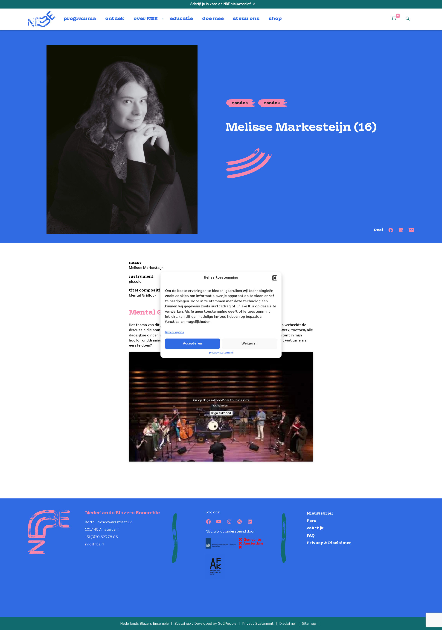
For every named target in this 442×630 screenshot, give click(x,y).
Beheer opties (174, 332)
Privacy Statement (257, 623)
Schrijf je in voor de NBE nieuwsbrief (221, 4)
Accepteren (192, 343)
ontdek (114, 19)
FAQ (311, 535)
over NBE (146, 19)
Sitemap (309, 623)
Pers (311, 521)
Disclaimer (287, 623)
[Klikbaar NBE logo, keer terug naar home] (42, 19)
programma (80, 19)
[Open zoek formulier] (407, 18)
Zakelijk (315, 528)
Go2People (227, 623)
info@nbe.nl (94, 544)
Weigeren (249, 343)
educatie (181, 19)
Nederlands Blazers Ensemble (144, 623)
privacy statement (221, 352)
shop (275, 19)
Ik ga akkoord (221, 413)
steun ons (246, 19)
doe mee (213, 19)
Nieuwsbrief (320, 513)
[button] (274, 278)
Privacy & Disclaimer (329, 543)
